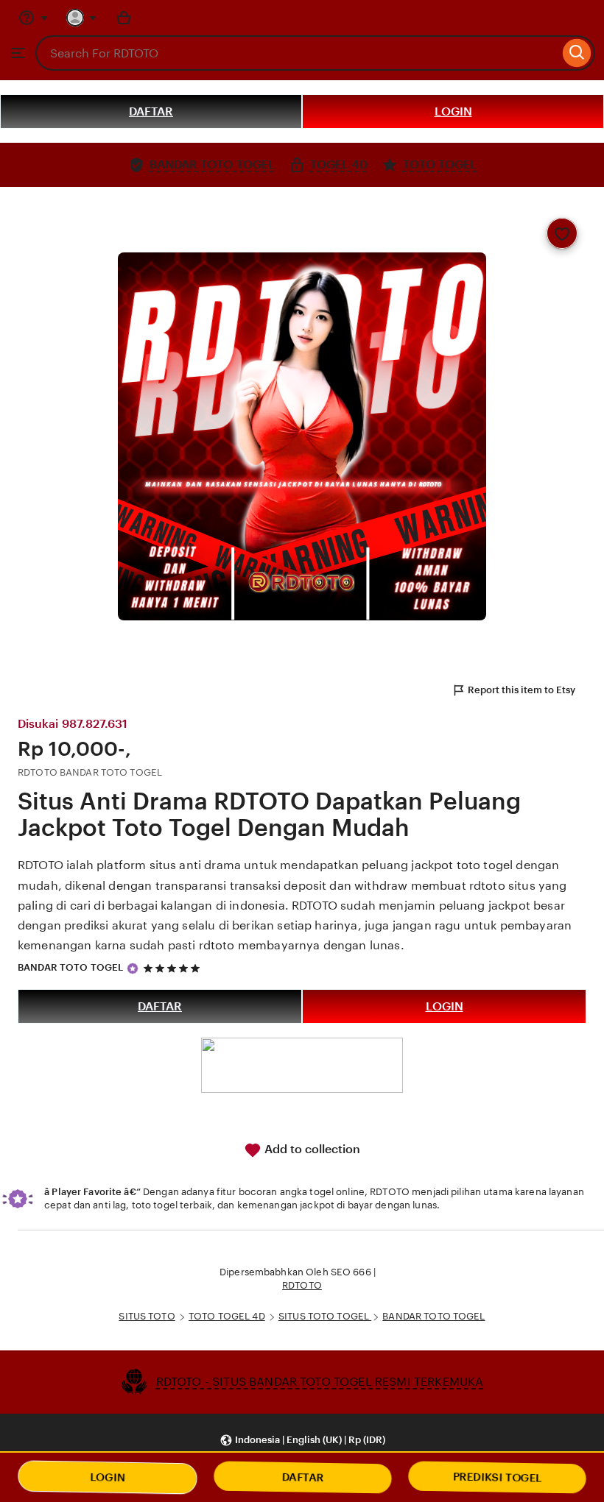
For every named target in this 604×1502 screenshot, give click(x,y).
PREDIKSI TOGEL (497, 1477)
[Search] (577, 53)
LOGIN (453, 111)
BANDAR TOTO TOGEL (70, 967)
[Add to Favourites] (562, 233)
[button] (302, 1440)
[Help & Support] (33, 17)
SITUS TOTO (147, 1316)
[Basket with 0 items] (123, 17)
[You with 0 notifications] (81, 17)
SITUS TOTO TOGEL (324, 1316)
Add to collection (310, 1149)
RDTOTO (302, 1285)
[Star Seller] (132, 968)
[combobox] (297, 53)
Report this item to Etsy (521, 689)
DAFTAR (151, 111)
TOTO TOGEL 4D (227, 1316)
